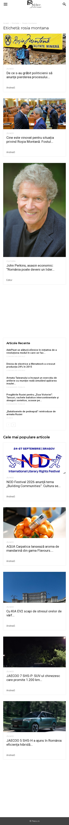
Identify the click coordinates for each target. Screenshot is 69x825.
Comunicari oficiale (15, 356)
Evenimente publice (15, 387)
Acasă (6, 23)
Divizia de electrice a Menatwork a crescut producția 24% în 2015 (30, 365)
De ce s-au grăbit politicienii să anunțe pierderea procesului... (29, 75)
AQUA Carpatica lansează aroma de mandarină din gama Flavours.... (32, 548)
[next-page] (14, 425)
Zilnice (10, 69)
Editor (9, 280)
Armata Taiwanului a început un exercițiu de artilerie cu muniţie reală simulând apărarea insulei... (31, 380)
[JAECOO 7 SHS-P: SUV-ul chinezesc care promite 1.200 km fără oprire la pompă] (34, 652)
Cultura (10, 261)
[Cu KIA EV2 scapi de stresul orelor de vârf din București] (34, 587)
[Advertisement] (34, 14)
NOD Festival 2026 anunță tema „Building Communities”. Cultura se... (33, 484)
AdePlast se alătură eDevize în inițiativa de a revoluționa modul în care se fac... (31, 351)
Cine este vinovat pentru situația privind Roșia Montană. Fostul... (30, 140)
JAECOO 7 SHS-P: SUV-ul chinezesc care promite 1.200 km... (33, 678)
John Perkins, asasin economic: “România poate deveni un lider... (30, 267)
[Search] (64, 4)
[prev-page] (8, 425)
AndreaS (10, 87)
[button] (5, 4)
